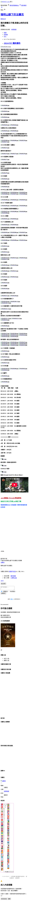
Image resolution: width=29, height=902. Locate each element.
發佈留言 (3, 593)
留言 (14, 571)
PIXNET (7, 876)
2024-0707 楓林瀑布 (12, 43)
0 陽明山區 (14, 578)
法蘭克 (3, 562)
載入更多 (3, 583)
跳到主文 (3, 19)
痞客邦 (11, 571)
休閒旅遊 (13, 29)
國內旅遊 (13, 576)
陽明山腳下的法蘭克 (12, 14)
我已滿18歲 (4, 898)
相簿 (5, 32)
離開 (9, 898)
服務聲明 (17, 878)
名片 (5, 36)
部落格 (6, 34)
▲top (2, 580)
